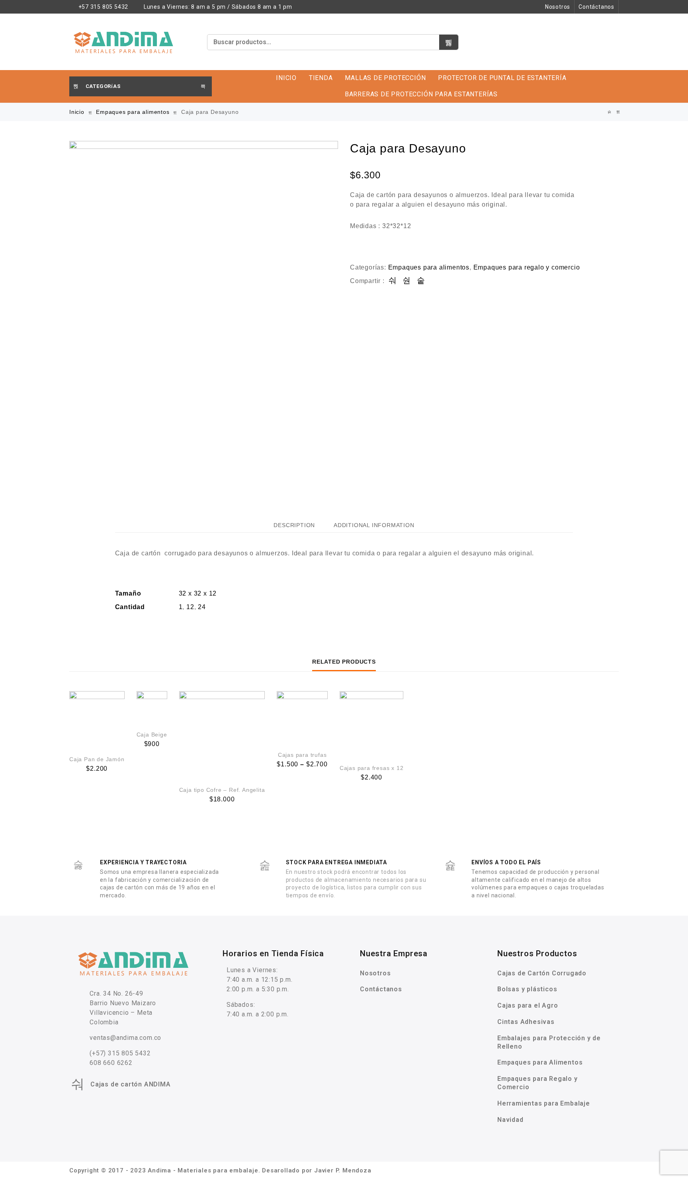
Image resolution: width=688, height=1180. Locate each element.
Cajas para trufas (302, 755)
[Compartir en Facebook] (393, 280)
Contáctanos (596, 7)
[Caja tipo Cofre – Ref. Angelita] (222, 734)
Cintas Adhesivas (526, 1022)
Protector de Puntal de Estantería (502, 78)
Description (294, 525)
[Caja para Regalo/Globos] (618, 112)
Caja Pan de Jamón (97, 759)
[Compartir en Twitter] (407, 280)
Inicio (286, 78)
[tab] (294, 525)
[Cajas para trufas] (302, 716)
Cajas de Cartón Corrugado (541, 973)
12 (190, 607)
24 (202, 607)
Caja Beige (152, 734)
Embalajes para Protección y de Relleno (549, 1042)
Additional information (374, 525)
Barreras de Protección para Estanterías (421, 94)
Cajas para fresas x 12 (372, 768)
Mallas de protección (385, 78)
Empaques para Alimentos (539, 1062)
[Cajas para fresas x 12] (372, 723)
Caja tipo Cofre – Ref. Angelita (222, 790)
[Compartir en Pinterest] (421, 280)
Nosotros (557, 7)
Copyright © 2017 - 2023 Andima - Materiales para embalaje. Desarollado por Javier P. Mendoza (220, 1170)
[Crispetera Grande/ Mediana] (609, 112)
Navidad (510, 1119)
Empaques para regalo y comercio (526, 267)
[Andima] (124, 42)
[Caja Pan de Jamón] (97, 718)
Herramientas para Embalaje (543, 1103)
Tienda (321, 78)
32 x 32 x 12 (198, 593)
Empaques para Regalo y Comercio (537, 1083)
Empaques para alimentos (132, 112)
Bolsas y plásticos (527, 989)
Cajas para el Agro (527, 1005)
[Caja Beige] (152, 706)
